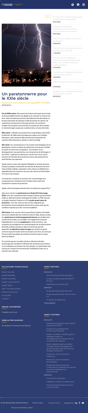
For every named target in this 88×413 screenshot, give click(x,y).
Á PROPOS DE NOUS (10, 292)
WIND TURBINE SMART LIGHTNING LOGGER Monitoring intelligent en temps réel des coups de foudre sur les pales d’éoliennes (60, 347)
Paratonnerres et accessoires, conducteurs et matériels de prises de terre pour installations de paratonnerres (61, 368)
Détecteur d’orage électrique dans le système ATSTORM (60, 324)
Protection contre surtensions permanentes (57, 361)
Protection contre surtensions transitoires (57, 355)
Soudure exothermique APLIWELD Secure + (60, 280)
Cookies (30, 408)
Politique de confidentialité (19, 408)
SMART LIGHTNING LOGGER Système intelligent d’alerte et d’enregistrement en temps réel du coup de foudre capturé (60, 337)
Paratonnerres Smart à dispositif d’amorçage (18, 103)
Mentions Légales (37, 403)
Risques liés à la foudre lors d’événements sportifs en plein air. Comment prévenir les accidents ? (65, 29)
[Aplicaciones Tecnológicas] (12, 4)
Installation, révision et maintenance (60, 382)
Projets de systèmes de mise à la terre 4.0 (61, 295)
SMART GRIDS (7, 285)
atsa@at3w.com (69, 403)
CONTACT (5, 299)
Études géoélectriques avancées (59, 291)
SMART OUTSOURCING (10, 282)
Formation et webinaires (55, 300)
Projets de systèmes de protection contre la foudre (59, 386)
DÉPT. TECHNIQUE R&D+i (11, 289)
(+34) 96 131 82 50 (54, 403)
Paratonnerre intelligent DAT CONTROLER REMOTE (57, 330)
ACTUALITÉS (6, 295)
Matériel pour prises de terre (57, 284)
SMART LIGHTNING (42, 103)
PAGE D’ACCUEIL (8, 272)
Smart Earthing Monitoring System (59, 275)
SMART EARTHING (8, 275)
